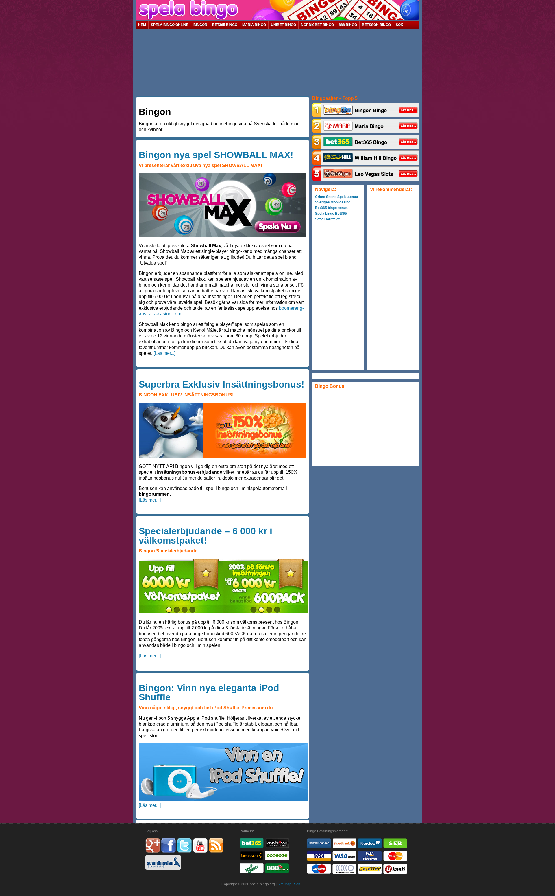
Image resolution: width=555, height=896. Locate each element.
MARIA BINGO (254, 25)
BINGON (200, 25)
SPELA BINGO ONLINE (169, 25)
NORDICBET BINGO (317, 25)
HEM (142, 25)
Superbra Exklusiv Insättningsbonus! (221, 384)
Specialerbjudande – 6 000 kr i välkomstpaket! (205, 536)
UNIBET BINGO (283, 25)
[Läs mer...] (164, 353)
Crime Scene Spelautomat (336, 197)
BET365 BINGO (224, 25)
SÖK (399, 25)
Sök (297, 884)
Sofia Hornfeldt (327, 219)
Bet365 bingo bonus (331, 208)
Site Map (284, 884)
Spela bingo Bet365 (331, 214)
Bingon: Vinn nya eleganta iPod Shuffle (209, 692)
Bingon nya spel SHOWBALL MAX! (216, 155)
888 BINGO (348, 25)
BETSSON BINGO (376, 25)
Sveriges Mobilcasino (332, 202)
